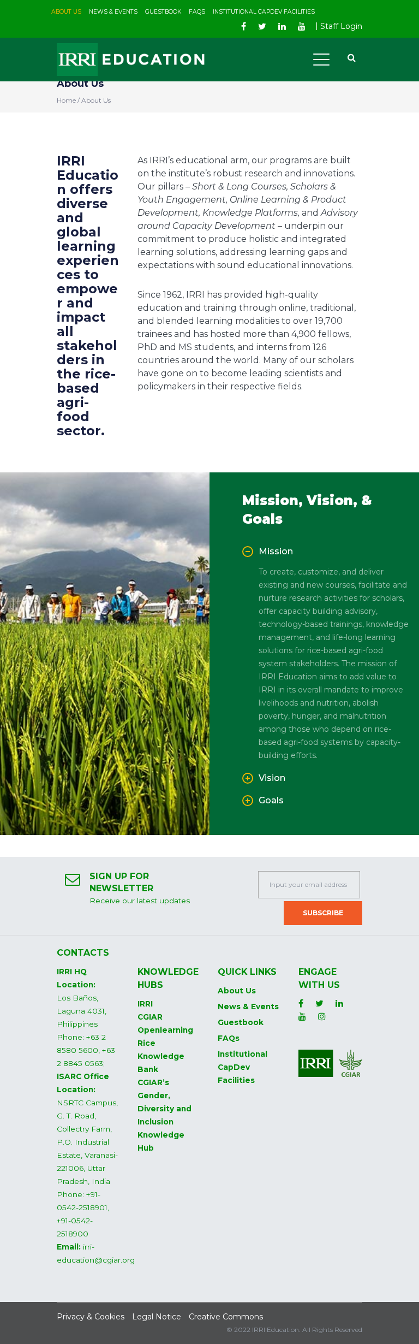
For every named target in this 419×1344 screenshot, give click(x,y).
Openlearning (165, 1030)
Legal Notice (156, 1317)
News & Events (248, 1006)
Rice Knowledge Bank (160, 1056)
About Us (237, 990)
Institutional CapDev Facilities (242, 1067)
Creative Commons (226, 1317)
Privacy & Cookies (90, 1317)
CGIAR (150, 1017)
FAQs (229, 1038)
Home (66, 100)
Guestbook (241, 1022)
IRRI (145, 1003)
